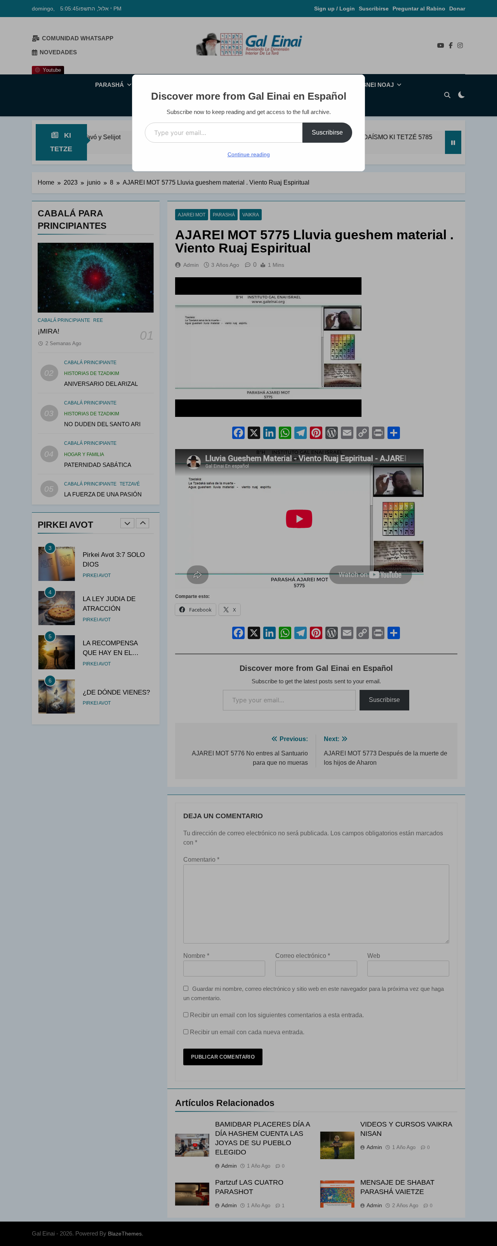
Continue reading (249, 154)
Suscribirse (327, 132)
